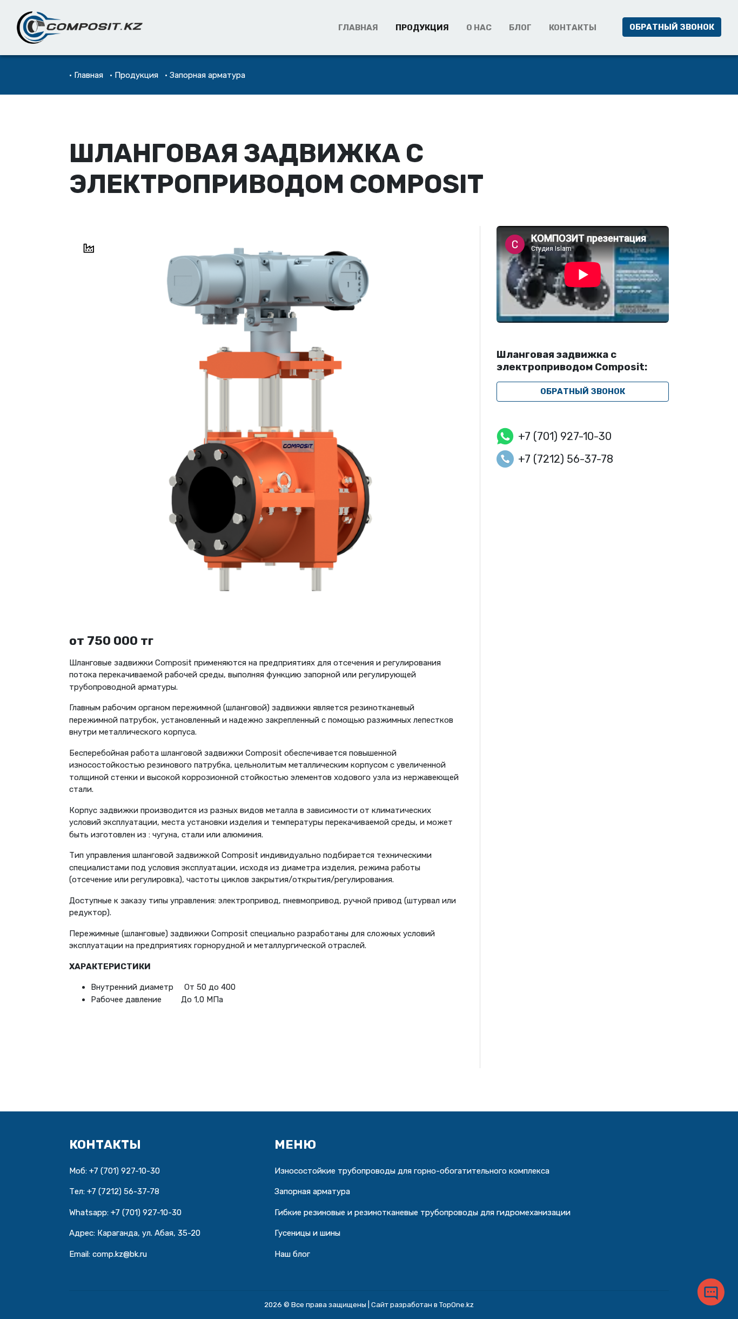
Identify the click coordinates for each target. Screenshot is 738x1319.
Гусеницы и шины (307, 1233)
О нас (479, 27)
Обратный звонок (671, 27)
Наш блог (292, 1254)
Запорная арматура (207, 75)
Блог (520, 27)
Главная (358, 27)
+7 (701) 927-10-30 (565, 436)
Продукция (422, 27)
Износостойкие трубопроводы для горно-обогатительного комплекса (411, 1171)
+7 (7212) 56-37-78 (565, 458)
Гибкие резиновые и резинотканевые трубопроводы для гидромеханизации (422, 1212)
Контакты (572, 27)
